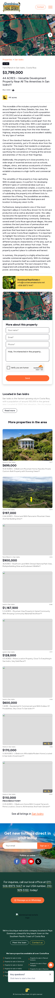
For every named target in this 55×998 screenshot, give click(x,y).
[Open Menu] (50, 7)
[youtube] (31, 861)
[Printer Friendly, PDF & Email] (13, 90)
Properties (7, 59)
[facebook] (17, 861)
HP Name (3, 825)
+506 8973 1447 (25, 285)
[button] (50, 35)
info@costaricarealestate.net (31, 282)
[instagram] (24, 861)
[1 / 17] (27, 35)
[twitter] (38, 861)
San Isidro (19, 59)
